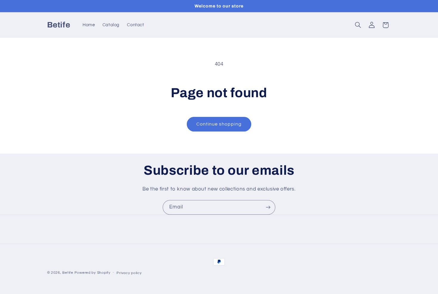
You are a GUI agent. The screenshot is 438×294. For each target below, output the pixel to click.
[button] (358, 25)
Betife (67, 272)
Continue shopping (219, 124)
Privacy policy (129, 273)
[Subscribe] (268, 207)
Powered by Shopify (92, 272)
